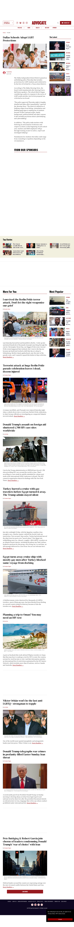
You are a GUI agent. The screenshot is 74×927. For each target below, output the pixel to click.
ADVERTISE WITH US (32, 901)
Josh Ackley (6, 707)
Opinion (54, 28)
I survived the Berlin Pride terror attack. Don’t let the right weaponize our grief (23, 302)
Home (4, 32)
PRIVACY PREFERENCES (48, 901)
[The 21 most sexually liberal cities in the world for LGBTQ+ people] (7, 245)
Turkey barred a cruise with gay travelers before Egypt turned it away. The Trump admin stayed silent (24, 492)
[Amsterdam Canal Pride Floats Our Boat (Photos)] (7, 252)
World (8, 32)
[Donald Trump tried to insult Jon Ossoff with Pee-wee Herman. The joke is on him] (57, 352)
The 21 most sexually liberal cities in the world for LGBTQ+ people (18, 247)
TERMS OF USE (57, 901)
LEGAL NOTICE (63, 901)
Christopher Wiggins (7, 375)
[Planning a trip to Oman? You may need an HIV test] (25, 636)
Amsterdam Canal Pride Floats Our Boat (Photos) (18, 252)
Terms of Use (61, 913)
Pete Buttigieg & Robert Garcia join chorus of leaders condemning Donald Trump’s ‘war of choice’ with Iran (24, 841)
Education (68, 339)
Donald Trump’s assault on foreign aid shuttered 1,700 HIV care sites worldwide (24, 427)
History (47, 28)
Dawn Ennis (6, 621)
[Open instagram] (27, 23)
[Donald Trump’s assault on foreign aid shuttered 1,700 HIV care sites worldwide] (25, 449)
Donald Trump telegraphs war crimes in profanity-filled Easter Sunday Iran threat (24, 754)
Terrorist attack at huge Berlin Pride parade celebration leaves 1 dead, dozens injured (23, 368)
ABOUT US (14, 901)
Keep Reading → (8, 357)
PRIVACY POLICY (40, 901)
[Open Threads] (23, 23)
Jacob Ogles (6, 434)
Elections (68, 318)
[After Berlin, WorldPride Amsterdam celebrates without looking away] (30, 252)
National (68, 53)
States (67, 73)
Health (37, 28)
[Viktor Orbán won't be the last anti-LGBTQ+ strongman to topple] (25, 722)
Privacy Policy (51, 913)
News (29, 28)
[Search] (58, 23)
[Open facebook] (17, 23)
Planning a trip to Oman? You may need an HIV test (22, 616)
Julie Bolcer (10, 71)
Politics (20, 28)
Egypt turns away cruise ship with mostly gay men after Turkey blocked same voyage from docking (24, 560)
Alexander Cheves (7, 309)
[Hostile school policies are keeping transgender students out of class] (57, 342)
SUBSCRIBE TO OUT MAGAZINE (7, 23)
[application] (60, 90)
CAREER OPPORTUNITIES (22, 901)
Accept (60, 919)
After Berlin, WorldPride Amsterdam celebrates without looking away (41, 254)
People (68, 328)
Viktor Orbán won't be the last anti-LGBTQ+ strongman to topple (23, 702)
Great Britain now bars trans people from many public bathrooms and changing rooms (65, 247)
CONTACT (9, 901)
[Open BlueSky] (20, 23)
